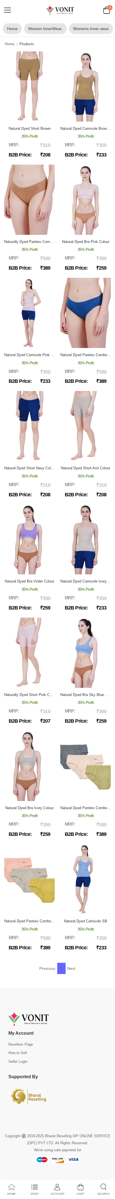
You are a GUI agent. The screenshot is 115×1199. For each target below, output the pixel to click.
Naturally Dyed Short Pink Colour (31, 695)
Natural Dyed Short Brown (30, 128)
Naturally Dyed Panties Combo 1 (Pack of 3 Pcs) (43, 242)
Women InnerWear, (45, 28)
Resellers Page (20, 1044)
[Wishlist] (33, 116)
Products (27, 44)
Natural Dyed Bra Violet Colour (29, 581)
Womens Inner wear (91, 28)
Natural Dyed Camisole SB (85, 921)
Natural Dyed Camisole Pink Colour (32, 355)
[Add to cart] (25, 116)
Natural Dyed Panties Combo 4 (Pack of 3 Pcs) (42, 921)
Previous (47, 968)
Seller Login (17, 1061)
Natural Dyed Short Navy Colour (30, 468)
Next (71, 968)
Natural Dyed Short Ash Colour (85, 468)
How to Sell (17, 1053)
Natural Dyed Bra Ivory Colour (29, 808)
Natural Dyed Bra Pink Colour (85, 242)
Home (12, 28)
